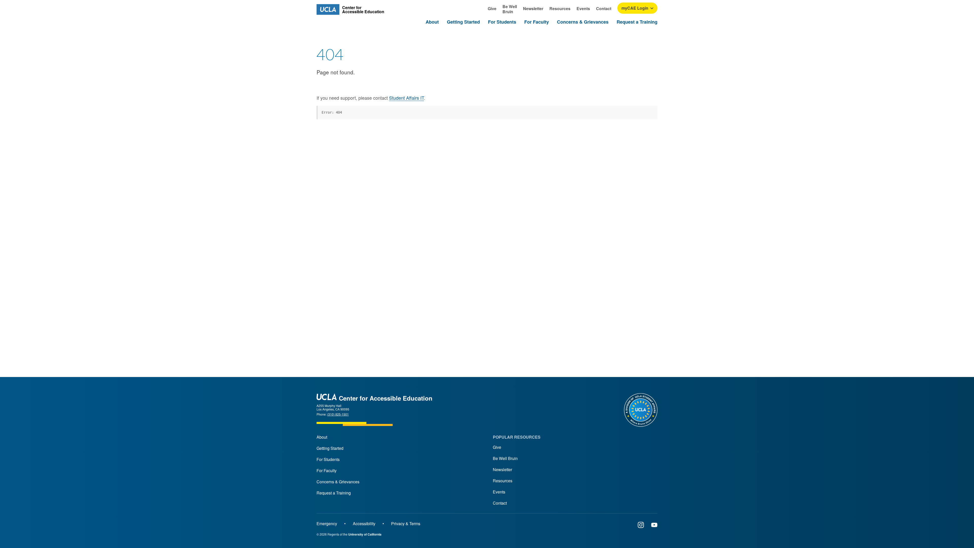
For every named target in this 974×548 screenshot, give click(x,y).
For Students (328, 459)
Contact (500, 503)
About (322, 437)
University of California (364, 534)
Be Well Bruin (505, 458)
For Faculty (327, 470)
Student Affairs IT (406, 97)
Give (497, 447)
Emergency (327, 523)
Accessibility (364, 523)
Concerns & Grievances (338, 482)
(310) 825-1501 (338, 414)
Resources (502, 481)
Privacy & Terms (405, 523)
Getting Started (330, 448)
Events (499, 492)
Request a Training (334, 493)
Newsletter (502, 469)
